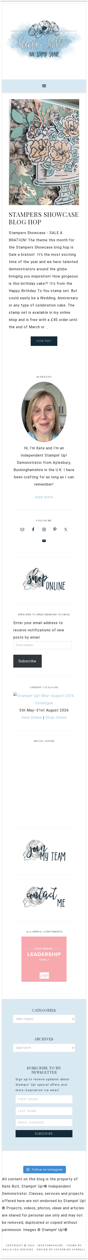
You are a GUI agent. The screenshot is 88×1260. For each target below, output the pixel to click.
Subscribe (27, 661)
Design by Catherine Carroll (61, 1249)
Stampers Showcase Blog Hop (44, 218)
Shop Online (56, 717)
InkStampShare (44, 40)
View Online (31, 717)
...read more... (44, 497)
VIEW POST (44, 341)
